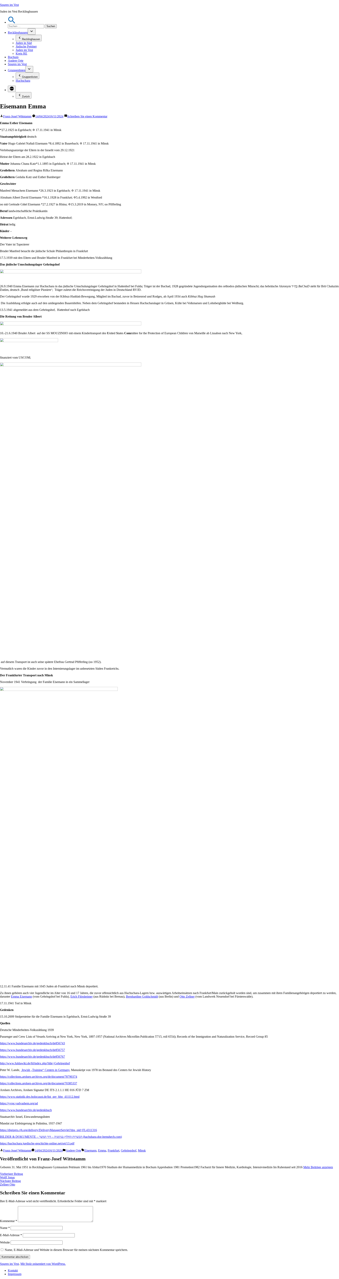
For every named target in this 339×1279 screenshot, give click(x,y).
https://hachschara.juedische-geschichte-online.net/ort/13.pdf (37, 1143)
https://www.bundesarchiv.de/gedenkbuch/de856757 (32, 1050)
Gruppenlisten (16, 70)
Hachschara (23, 80)
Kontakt (13, 1270)
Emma (102, 1150)
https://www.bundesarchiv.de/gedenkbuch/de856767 (32, 1056)
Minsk (142, 1150)
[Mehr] (12, 89)
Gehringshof (128, 1150)
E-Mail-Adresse (11, 1235)
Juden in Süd (24, 43)
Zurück (26, 96)
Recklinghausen (18, 32)
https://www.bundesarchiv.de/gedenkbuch (26, 1110)
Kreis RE (21, 53)
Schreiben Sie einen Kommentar (87, 116)
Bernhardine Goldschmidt (142, 996)
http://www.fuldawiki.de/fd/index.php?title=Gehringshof (35, 1063)
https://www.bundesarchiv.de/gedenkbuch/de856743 (32, 1043)
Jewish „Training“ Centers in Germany (45, 1070)
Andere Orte (15, 60)
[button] (12, 22)
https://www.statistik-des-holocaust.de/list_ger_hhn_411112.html (39, 1096)
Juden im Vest (24, 50)
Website (5, 1242)
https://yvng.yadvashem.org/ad (19, 1103)
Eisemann (90, 1150)
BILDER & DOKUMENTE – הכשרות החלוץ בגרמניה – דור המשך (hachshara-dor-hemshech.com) (61, 1136)
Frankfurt (113, 1150)
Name (5, 1228)
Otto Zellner (187, 996)
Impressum (14, 1274)
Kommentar (8, 1221)
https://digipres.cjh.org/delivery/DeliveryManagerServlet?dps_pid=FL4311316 (48, 1130)
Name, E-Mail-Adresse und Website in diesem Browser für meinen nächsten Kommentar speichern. (66, 1250)
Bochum (13, 57)
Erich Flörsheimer (81, 996)
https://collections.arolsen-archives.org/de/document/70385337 (38, 1083)
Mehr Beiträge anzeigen (318, 1167)
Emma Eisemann (21, 996)
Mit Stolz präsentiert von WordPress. (43, 1263)
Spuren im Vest (9, 4)
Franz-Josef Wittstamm (17, 116)
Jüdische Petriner (26, 46)
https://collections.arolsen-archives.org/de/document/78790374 (38, 1076)
